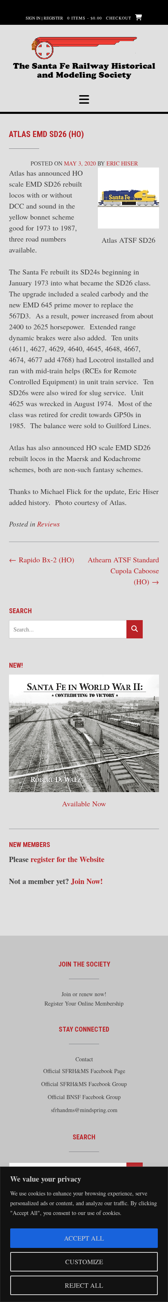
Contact (84, 1059)
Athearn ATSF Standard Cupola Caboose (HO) (123, 570)
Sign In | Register (44, 18)
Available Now (84, 803)
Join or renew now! (84, 994)
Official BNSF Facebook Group (84, 1097)
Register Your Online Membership (84, 1003)
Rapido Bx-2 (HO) (41, 559)
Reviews (48, 524)
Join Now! (87, 881)
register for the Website (67, 859)
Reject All (84, 1285)
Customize (84, 1261)
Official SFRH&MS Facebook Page (84, 1071)
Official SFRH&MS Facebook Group (84, 1084)
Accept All (84, 1238)
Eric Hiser (122, 163)
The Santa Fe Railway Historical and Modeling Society (84, 69)
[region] (84, 1234)
